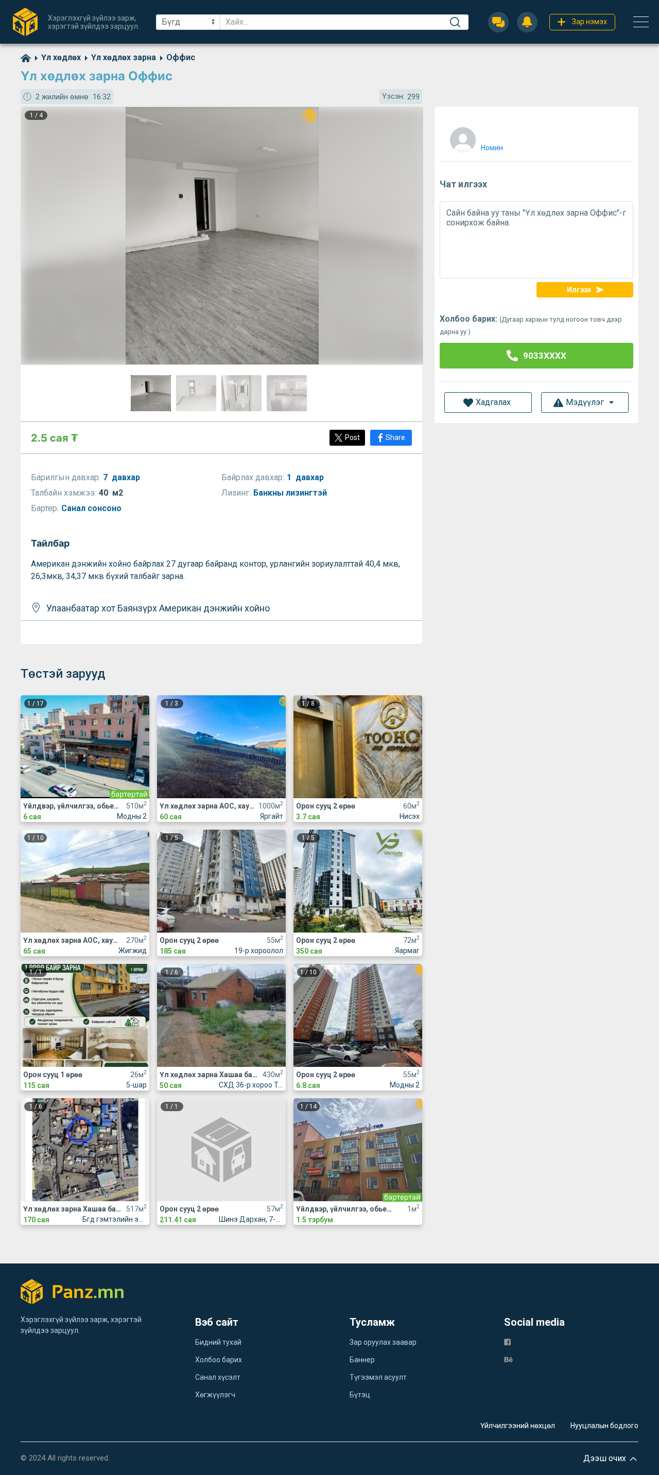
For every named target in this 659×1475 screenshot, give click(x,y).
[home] (26, 57)
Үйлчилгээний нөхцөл (517, 1425)
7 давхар (121, 477)
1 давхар (305, 477)
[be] (508, 1359)
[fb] (507, 1341)
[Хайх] (455, 22)
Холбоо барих (218, 1360)
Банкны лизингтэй (291, 493)
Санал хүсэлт (217, 1377)
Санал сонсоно (92, 508)
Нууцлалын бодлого (604, 1425)
